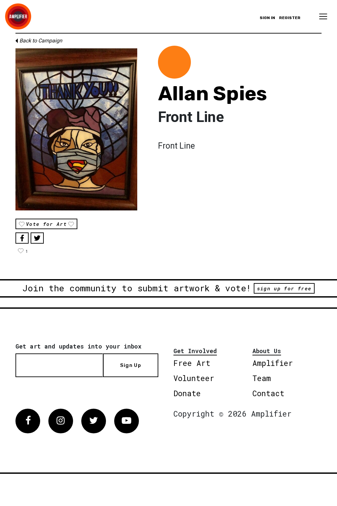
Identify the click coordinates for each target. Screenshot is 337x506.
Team (261, 378)
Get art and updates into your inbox (78, 346)
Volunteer (193, 378)
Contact (268, 393)
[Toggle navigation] (323, 16)
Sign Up (130, 365)
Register (289, 17)
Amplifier (272, 363)
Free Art (191, 363)
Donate (187, 393)
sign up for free (284, 288)
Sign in (267, 17)
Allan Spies (212, 93)
